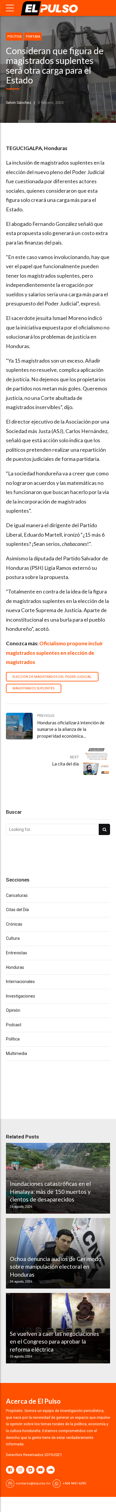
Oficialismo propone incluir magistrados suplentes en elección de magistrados (54, 652)
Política (14, 36)
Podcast (13, 1024)
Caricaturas (17, 895)
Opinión (13, 1010)
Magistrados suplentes (33, 688)
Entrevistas (16, 952)
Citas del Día (17, 909)
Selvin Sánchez (18, 102)
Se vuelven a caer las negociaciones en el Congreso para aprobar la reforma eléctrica (54, 1341)
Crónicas (14, 924)
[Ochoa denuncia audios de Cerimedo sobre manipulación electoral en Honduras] (57, 1253)
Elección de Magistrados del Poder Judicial (52, 677)
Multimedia (16, 1053)
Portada (33, 36)
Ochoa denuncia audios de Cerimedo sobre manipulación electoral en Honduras (55, 1266)
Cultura (13, 938)
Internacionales (20, 981)
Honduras (15, 967)
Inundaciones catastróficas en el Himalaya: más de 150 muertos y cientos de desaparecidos (50, 1191)
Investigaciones (20, 996)
